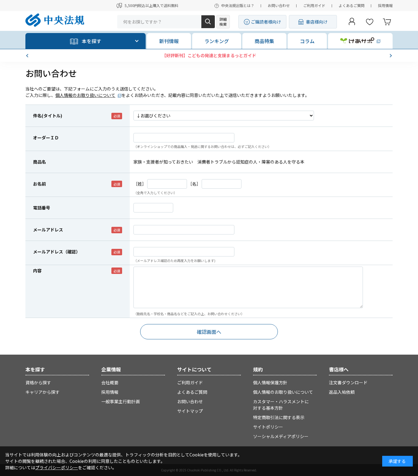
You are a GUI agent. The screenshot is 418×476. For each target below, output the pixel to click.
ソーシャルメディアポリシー (280, 436)
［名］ (194, 184)
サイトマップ (190, 411)
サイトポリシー (268, 427)
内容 (37, 271)
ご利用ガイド (314, 5)
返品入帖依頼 (342, 392)
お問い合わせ (279, 5)
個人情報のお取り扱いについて (85, 95)
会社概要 (109, 382)
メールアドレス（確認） (56, 252)
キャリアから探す (42, 392)
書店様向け (316, 22)
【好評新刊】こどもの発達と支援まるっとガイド (209, 55)
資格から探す (38, 382)
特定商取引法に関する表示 (278, 417)
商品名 (39, 162)
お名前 (39, 184)
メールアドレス (48, 230)
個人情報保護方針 (270, 382)
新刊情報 (169, 41)
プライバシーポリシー (56, 467)
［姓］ (139, 184)
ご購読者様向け (266, 22)
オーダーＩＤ (46, 138)
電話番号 (41, 208)
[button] (27, 55)
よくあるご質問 (351, 5)
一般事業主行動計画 (120, 401)
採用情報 (385, 5)
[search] (208, 21)
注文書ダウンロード (348, 382)
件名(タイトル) (47, 116)
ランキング (216, 41)
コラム (307, 41)
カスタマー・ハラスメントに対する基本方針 (281, 404)
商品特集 (264, 41)
